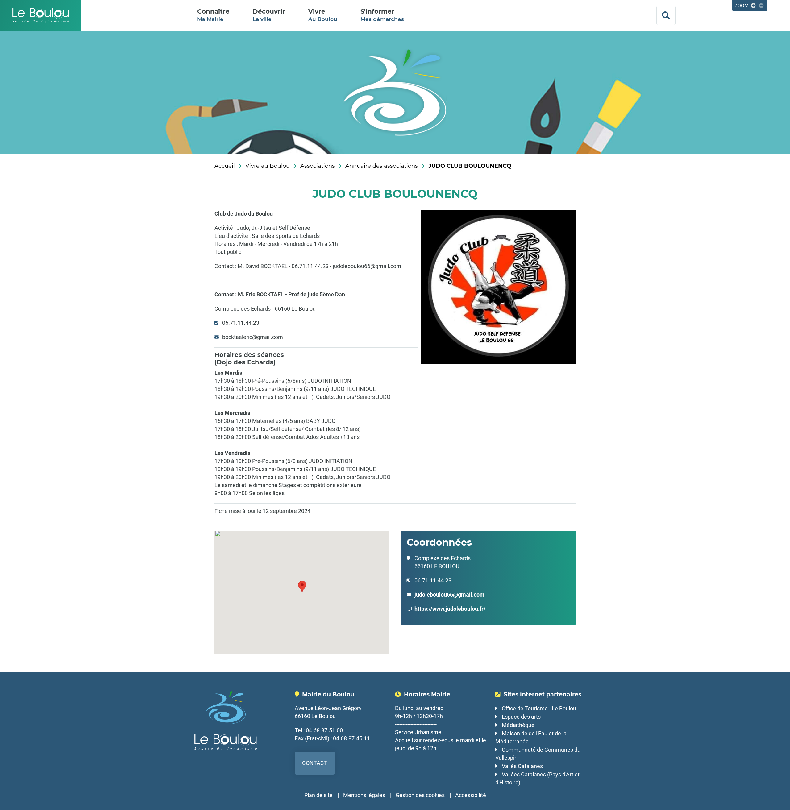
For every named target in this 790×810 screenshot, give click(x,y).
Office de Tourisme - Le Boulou (539, 708)
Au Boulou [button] (322, 15)
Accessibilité (470, 795)
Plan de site (318, 795)
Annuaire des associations (381, 166)
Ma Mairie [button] (213, 15)
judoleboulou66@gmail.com (449, 594)
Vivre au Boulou (267, 166)
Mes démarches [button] (382, 15)
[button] (302, 586)
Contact (314, 763)
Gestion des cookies (420, 795)
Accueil (224, 166)
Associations (317, 166)
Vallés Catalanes (522, 766)
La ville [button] (269, 15)
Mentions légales (364, 795)
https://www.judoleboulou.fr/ (450, 608)
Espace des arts (521, 716)
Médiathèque (518, 725)
